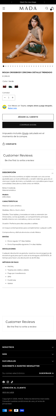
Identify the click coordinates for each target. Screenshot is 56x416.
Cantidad (6, 93)
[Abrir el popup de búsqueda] (46, 8)
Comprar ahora (28, 125)
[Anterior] (12, 2)
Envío (25, 133)
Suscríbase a (46, 373)
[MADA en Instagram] (8, 382)
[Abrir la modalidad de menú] (3, 8)
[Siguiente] (44, 2)
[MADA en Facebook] (3, 382)
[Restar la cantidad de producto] (12, 97)
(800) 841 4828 (8, 392)
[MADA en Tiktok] (12, 382)
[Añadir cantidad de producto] (4, 97)
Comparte (11, 144)
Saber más (12, 108)
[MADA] (28, 8)
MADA (20, 399)
